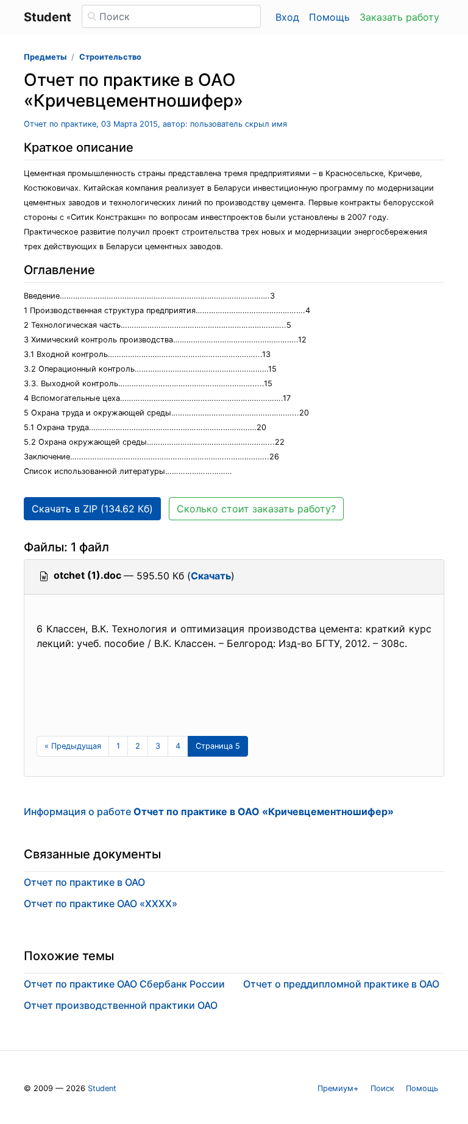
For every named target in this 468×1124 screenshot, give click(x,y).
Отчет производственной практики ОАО (121, 1005)
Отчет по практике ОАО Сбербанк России (124, 984)
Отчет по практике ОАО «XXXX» (100, 903)
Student (102, 1088)
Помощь (329, 17)
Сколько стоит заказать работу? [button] (256, 509)
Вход (287, 17)
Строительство (110, 57)
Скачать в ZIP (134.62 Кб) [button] (92, 509)
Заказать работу (399, 17)
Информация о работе (209, 811)
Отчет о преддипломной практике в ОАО (341, 984)
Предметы (45, 57)
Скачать (211, 576)
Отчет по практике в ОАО (84, 882)
